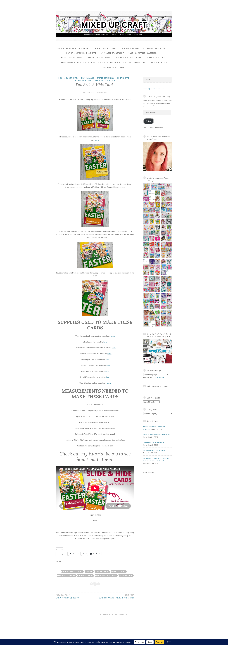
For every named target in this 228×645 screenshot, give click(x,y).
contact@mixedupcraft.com (153, 89)
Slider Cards (126, 576)
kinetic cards (119, 572)
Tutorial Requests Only (114, 67)
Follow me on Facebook (157, 386)
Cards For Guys (157, 62)
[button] (146, 186)
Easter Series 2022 (105, 78)
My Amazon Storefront (112, 53)
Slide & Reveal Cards (105, 80)
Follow (148, 121)
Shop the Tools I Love (131, 48)
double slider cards (73, 572)
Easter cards (102, 572)
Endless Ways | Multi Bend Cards (116, 596)
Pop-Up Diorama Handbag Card (81, 53)
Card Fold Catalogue (156, 48)
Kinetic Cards (124, 78)
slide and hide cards (106, 576)
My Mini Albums (95, 62)
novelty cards (85, 576)
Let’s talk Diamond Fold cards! (154, 450)
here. (97, 140)
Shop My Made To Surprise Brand (73, 48)
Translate (160, 377)
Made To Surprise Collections (143, 53)
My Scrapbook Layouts (72, 62)
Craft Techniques (136, 62)
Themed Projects (155, 58)
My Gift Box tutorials (99, 58)
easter (89, 572)
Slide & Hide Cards (84, 80)
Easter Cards (87, 78)
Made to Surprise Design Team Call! (156, 434)
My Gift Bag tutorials (71, 58)
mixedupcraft (102, 92)
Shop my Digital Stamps (104, 48)
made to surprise (66, 576)
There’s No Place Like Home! (153, 442)
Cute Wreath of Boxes (67, 596)
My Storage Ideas (115, 62)
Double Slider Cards (68, 78)
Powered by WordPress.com (114, 614)
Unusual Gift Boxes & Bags (129, 58)
